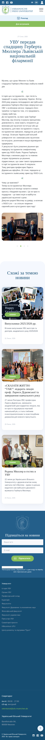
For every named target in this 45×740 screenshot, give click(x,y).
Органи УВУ (6, 592)
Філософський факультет (12, 611)
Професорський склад (11, 596)
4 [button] (27, 246)
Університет (6, 584)
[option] (22, 227)
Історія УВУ (6, 588)
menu (41, 11)
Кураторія (5, 600)
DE (32, 2)
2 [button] (20, 246)
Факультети (6, 604)
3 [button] (24, 246)
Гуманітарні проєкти (9, 623)
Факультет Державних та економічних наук (19, 607)
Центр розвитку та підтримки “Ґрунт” (16, 630)
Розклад (24, 18)
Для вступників (22, 24)
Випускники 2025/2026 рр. (20, 323)
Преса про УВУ (8, 619)
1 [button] (17, 246)
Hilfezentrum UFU (8, 626)
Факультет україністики (11, 615)
